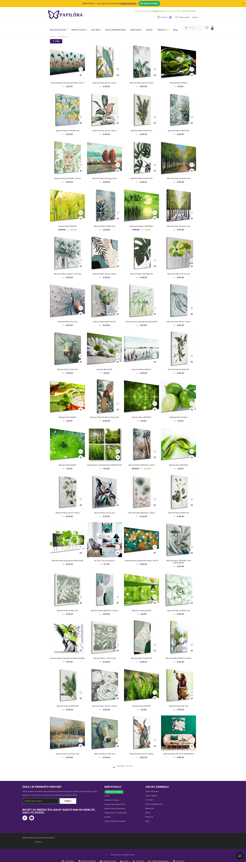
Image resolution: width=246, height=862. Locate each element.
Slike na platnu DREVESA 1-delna (141, 465)
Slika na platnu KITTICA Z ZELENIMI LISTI (178, 754)
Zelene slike (63, 37)
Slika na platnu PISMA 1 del (178, 131)
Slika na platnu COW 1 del (67, 369)
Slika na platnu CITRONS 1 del (67, 131)
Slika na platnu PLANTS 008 (67, 706)
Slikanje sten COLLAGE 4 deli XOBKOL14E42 (104, 465)
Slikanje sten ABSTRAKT (178, 465)
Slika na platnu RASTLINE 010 (141, 274)
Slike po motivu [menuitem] (78, 30)
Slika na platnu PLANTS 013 (141, 658)
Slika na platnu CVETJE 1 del (178, 274)
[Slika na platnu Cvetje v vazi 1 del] (67, 252)
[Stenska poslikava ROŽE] (141, 589)
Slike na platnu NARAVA (141, 369)
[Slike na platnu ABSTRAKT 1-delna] (104, 589)
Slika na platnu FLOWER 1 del (178, 611)
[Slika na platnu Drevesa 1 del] (178, 157)
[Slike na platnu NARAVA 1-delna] (178, 637)
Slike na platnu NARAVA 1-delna (179, 658)
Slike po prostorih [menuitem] (58, 30)
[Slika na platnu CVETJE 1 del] (178, 252)
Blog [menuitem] (175, 30)
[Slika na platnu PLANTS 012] (178, 348)
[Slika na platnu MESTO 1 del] (67, 828)
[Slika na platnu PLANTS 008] (67, 685)
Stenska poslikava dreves (104, 849)
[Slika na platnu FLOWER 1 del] (178, 589)
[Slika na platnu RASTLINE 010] (141, 252)
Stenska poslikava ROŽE (141, 611)
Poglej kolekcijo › (128, 3)
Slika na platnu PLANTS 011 (178, 513)
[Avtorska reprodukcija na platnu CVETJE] (67, 61)
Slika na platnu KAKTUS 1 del (104, 322)
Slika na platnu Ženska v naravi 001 (104, 417)
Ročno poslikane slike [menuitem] (115, 30)
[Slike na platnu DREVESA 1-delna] (141, 444)
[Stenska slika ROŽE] (104, 348)
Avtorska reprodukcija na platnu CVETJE (67, 83)
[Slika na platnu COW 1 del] (67, 348)
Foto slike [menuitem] (95, 30)
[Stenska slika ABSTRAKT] (141, 396)
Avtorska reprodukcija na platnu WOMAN (67, 658)
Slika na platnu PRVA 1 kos (104, 802)
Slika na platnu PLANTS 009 (141, 178)
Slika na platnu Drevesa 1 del (178, 178)
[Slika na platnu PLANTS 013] (141, 637)
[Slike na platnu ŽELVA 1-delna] (178, 300)
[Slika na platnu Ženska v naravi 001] (104, 396)
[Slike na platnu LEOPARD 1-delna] (67, 157)
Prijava (195, 17)
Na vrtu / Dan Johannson (104, 561)
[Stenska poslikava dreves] (104, 828)
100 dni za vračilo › (149, 3)
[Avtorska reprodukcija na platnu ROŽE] (141, 300)
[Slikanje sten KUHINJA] (178, 61)
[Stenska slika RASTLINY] (67, 205)
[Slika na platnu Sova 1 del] (104, 491)
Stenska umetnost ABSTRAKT (141, 226)
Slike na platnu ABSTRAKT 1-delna (104, 611)
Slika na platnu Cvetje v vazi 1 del (67, 274)
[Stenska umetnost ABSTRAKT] (141, 205)
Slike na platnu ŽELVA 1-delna (179, 322)
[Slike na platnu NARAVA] (141, 348)
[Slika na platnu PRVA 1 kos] (104, 780)
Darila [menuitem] (149, 30)
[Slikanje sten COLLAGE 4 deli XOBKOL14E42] (104, 444)
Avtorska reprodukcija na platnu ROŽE (141, 322)
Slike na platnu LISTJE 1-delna (104, 83)
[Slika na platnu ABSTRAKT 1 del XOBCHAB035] (178, 539)
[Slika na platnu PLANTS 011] (178, 491)
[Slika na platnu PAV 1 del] (67, 300)
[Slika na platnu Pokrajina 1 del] (104, 157)
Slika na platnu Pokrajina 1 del (104, 178)
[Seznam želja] (207, 27)
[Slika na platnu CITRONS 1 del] (67, 109)
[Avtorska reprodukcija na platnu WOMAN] (67, 637)
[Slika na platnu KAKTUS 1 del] (104, 300)
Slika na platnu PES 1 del (178, 706)
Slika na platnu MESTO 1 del (68, 849)
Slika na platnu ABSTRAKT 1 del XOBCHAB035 (178, 562)
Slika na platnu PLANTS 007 (141, 131)
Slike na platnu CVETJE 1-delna (104, 706)
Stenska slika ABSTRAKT (141, 417)
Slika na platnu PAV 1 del (67, 322)
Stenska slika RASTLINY (67, 226)
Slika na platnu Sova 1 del (104, 513)
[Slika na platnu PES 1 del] (178, 685)
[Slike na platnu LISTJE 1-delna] (104, 61)
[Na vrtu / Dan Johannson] (104, 539)
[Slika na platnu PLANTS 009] (141, 157)
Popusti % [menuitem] (161, 30)
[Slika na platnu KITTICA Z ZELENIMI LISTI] (178, 732)
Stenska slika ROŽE (104, 369)
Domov (53, 37)
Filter (57, 41)
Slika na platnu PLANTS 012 (178, 369)
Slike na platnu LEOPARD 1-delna (67, 178)
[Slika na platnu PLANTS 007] (141, 109)
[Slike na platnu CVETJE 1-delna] (104, 685)
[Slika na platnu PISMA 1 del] (178, 109)
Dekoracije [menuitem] (136, 30)
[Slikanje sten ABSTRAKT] (178, 444)
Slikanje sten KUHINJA (178, 83)
